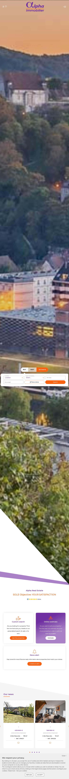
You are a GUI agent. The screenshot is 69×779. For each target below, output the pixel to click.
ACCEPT (40, 775)
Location (7, 375)
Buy (24, 369)
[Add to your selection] (19, 743)
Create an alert (34, 664)
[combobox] (13, 377)
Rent (32, 369)
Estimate (42, 369)
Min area (49, 377)
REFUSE (29, 775)
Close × (64, 756)
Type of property (30, 375)
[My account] (3, 6)
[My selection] (6, 6)
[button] (29, 752)
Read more (12, 771)
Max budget (8, 382)
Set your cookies (21, 771)
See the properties (18, 638)
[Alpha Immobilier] (35, 7)
